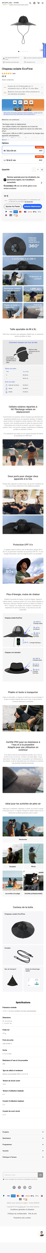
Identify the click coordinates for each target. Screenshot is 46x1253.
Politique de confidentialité (17, 1214)
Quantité (5, 169)
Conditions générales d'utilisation (22, 1209)
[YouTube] (29, 1187)
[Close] (43, 43)
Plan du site (32, 1214)
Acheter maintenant (32, 206)
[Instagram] (24, 1187)
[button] (44, 50)
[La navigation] (42, 3)
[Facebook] (14, 1187)
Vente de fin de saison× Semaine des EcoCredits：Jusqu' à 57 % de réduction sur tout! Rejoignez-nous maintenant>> (23, 113)
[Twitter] (19, 1187)
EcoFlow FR (22, 1207)
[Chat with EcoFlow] (41, 1233)
